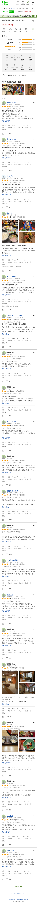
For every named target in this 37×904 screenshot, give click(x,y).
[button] (7, 89)
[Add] (32, 21)
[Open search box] (4, 75)
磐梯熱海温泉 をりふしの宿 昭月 (13, 20)
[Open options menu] (34, 102)
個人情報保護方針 (22, 899)
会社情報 (12, 899)
